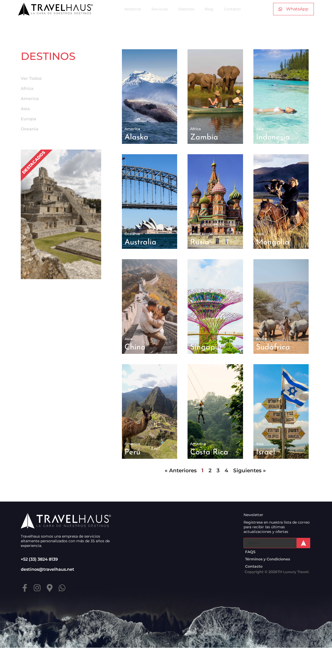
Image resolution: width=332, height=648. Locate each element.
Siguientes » (249, 470)
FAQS (250, 552)
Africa (27, 88)
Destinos (186, 9)
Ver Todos (31, 78)
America (30, 98)
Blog (209, 9)
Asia (25, 108)
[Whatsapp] (62, 588)
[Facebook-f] (25, 588)
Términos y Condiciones (267, 559)
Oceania (29, 128)
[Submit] (303, 543)
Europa (28, 118)
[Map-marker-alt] (49, 588)
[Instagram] (37, 588)
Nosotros (133, 9)
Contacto (232, 9)
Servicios (159, 9)
